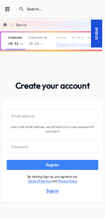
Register (52, 164)
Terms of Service (40, 181)
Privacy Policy (67, 181)
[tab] (15, 41)
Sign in (52, 190)
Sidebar (96, 33)
